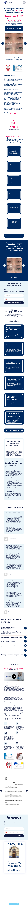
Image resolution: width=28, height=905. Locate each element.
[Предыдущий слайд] (1, 791)
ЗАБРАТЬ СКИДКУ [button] (14, 28)
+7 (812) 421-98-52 (14, 866)
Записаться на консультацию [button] (14, 235)
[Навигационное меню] (24, 2)
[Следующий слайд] (27, 791)
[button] (14, 904)
